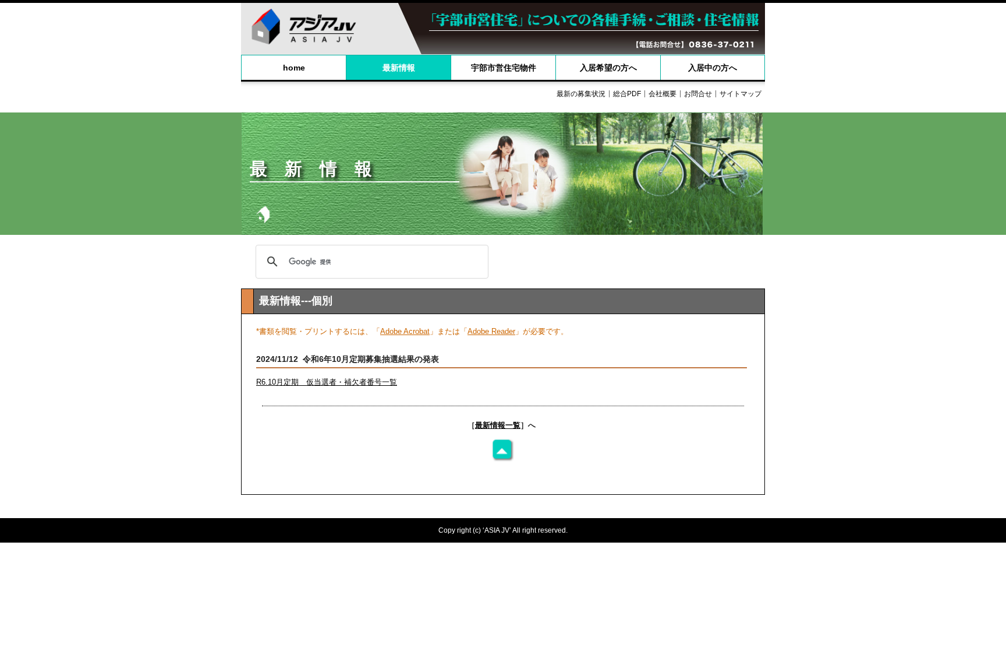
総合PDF (627, 93)
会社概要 (662, 93)
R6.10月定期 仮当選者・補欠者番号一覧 (326, 382)
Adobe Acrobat (405, 331)
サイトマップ (740, 93)
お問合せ (698, 93)
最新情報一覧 (497, 425)
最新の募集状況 (581, 93)
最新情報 (398, 67)
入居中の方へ (712, 67)
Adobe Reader (491, 331)
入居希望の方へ (608, 67)
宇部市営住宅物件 (503, 67)
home (294, 67)
